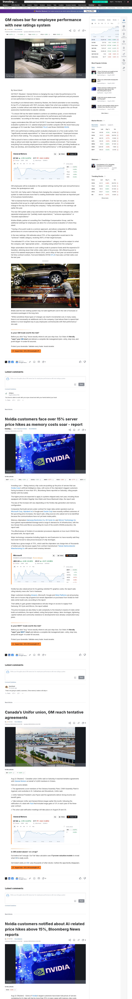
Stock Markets (33, 7)
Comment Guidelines (10, 389)
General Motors (20, 781)
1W (17, 163)
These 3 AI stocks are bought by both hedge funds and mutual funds (108, 72)
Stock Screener (82, 5)
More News (104, 113)
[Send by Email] (39, 362)
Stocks (114, 20)
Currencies (17, 7)
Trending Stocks (97, 176)
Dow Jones (95, 45)
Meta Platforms (61, 595)
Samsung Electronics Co (36, 520)
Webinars (95, 159)
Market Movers (97, 121)
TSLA (45, 127)
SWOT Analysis (102, 7)
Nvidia (34, 996)
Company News (77, 7)
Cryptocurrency (59, 7)
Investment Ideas (93, 7)
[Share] (70, 31)
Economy (52, 7)
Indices (93, 20)
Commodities (25, 7)
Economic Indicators (43, 7)
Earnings (85, 7)
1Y (27, 163)
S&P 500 (94, 48)
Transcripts (119, 7)
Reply (8, 400)
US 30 (93, 39)
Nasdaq (94, 51)
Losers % (110, 125)
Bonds (109, 20)
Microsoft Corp (16, 511)
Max (33, 163)
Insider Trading (68, 7)
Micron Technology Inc (67, 520)
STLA (53, 255)
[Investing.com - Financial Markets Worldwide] (10, 2)
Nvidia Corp (15, 488)
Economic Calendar (71, 5)
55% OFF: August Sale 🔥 (100, 1)
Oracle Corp (47, 511)
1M (20, 163)
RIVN (66, 127)
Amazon (34, 595)
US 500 (93, 42)
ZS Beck (11, 393)
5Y (30, 163)
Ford (31, 803)
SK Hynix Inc (50, 520)
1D (14, 163)
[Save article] (74, 31)
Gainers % (103, 125)
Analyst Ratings (111, 7)
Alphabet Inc (28, 511)
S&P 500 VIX (95, 54)
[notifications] (125, 2)
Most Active (95, 125)
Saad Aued (12, 686)
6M (24, 163)
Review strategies (38, 558)
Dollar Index (95, 57)
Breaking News (8, 7)
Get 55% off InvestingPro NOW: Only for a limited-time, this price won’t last (108, 106)
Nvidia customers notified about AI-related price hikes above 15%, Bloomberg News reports (107, 89)
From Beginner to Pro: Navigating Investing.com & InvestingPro (105, 165)
